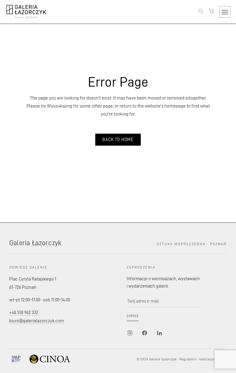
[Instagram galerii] (129, 333)
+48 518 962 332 (23, 312)
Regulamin (187, 359)
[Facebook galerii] (144, 333)
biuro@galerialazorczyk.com (36, 321)
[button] (224, 12)
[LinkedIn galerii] (159, 333)
